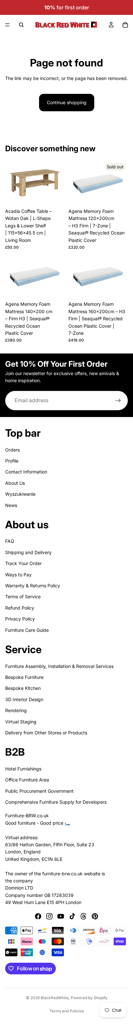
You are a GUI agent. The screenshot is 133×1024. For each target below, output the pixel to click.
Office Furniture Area (27, 779)
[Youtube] (61, 916)
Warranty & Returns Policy (32, 585)
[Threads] (83, 916)
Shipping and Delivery (28, 552)
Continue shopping (67, 102)
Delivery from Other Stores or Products (46, 732)
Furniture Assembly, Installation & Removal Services (59, 666)
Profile (11, 460)
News (11, 505)
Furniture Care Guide (27, 630)
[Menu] (7, 24)
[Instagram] (49, 916)
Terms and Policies (66, 1011)
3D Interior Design (24, 699)
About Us (15, 483)
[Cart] (125, 25)
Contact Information (26, 472)
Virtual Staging (20, 721)
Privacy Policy (20, 618)
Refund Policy (19, 608)
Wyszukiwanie (20, 494)
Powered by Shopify (89, 997)
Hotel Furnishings (23, 768)
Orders (12, 449)
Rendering (16, 710)
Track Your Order (23, 563)
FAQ (9, 541)
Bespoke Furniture (24, 677)
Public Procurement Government (39, 791)
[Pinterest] (95, 916)
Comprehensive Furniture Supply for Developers (56, 802)
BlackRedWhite (55, 997)
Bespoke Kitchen (23, 688)
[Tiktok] (72, 916)
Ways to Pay (18, 574)
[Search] (21, 25)
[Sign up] (118, 400)
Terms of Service (23, 597)
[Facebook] (38, 916)
